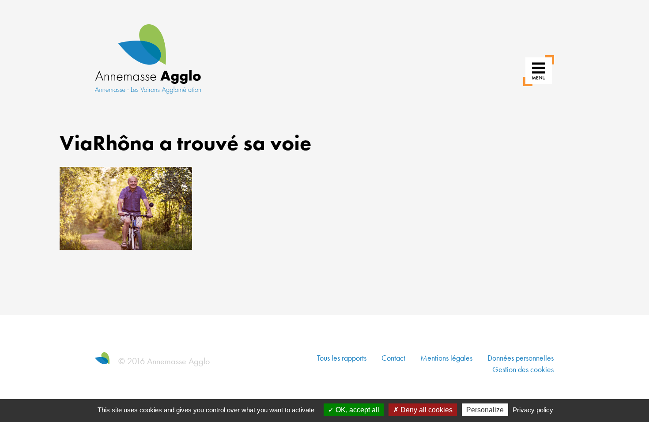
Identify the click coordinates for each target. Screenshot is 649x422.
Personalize (485, 410)
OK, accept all (356, 410)
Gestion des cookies (523, 369)
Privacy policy (533, 410)
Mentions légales (446, 358)
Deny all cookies (426, 410)
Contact (393, 358)
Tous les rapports (341, 358)
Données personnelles (520, 358)
